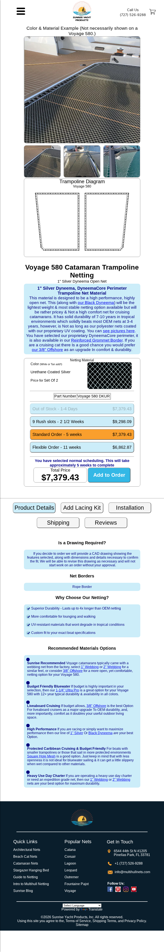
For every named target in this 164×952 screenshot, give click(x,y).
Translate (95, 909)
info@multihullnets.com (132, 872)
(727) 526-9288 (133, 14)
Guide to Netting (25, 877)
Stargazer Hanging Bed (31, 870)
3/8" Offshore (73, 671)
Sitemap (82, 925)
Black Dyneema (100, 733)
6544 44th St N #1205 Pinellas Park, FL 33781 (132, 853)
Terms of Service (78, 921)
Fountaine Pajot (76, 884)
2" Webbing (112, 667)
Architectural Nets (26, 850)
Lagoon (70, 863)
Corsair (70, 856)
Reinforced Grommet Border (97, 340)
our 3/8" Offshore (47, 349)
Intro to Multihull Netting (31, 884)
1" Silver (76, 733)
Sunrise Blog (23, 891)
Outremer (71, 877)
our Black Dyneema (96, 302)
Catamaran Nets (25, 863)
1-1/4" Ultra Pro (67, 690)
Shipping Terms (104, 921)
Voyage (70, 891)
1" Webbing (90, 667)
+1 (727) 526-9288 (128, 863)
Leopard (70, 870)
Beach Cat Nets (25, 856)
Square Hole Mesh (41, 756)
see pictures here (119, 331)
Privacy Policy (135, 921)
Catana (70, 850)
